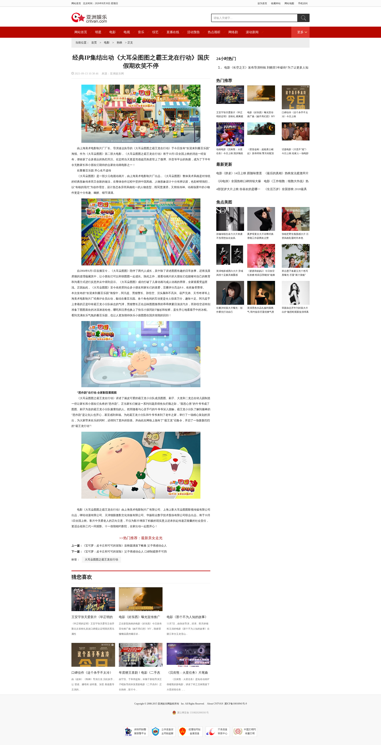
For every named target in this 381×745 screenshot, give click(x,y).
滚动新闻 (252, 32)
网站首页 (76, 3)
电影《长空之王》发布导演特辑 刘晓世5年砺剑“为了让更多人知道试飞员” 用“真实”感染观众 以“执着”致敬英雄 (266, 69)
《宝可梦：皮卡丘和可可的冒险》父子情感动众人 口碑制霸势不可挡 (125, 551)
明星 (98, 32)
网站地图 (289, 3)
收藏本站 (276, 3)
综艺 (155, 32)
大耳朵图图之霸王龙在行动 (101, 559)
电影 (112, 32)
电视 (127, 32)
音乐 (141, 32)
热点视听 (214, 32)
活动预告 (193, 32)
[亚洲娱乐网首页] (89, 18)
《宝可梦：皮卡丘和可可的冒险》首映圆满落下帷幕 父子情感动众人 (125, 545)
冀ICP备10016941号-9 (235, 703)
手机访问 (303, 3)
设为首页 (262, 3)
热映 (119, 42)
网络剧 (233, 32)
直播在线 (172, 32)
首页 (94, 42)
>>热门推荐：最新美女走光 (141, 538)
